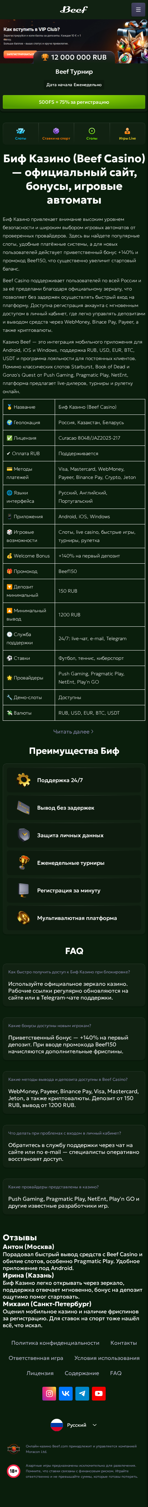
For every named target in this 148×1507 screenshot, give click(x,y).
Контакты (123, 1342)
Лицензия (40, 1373)
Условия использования (107, 1357)
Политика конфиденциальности (55, 1342)
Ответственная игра (36, 1357)
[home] (74, 10)
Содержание (82, 1373)
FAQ (115, 1373)
